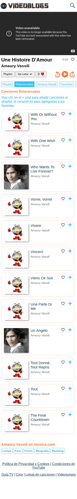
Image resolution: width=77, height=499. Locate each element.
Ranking (58, 450)
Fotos (28, 450)
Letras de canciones (40, 474)
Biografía (42, 450)
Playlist (7, 74)
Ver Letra (23, 74)
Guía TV (7, 474)
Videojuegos (66, 474)
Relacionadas (24, 84)
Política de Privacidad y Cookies (25, 464)
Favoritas (66, 84)
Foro (18, 450)
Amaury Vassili (46, 84)
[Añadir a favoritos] (73, 59)
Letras (6, 450)
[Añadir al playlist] (70, 114)
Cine (19, 474)
